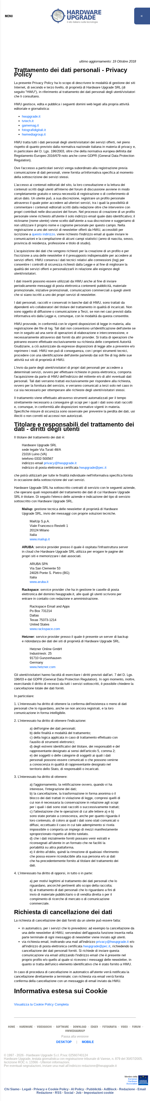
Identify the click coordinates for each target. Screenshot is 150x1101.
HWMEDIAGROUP (75, 1031)
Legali (26, 1089)
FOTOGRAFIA (109, 1027)
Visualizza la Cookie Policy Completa (41, 1004)
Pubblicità (94, 1089)
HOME (11, 1027)
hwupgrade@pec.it (92, 467)
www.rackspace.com (45, 629)
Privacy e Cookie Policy (51, 1089)
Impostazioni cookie (99, 1092)
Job (78, 1092)
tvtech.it (28, 121)
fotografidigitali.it (34, 130)
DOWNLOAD (79, 1027)
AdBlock (110, 1089)
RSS (58, 1092)
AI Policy (77, 1089)
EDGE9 (94, 1027)
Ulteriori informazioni (54, 1062)
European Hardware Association (131, 1081)
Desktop (64, 1042)
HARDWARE (26, 1027)
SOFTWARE (62, 1027)
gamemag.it (30, 125)
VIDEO (124, 1027)
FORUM (136, 1027)
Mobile (88, 1042)
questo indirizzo (43, 234)
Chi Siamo (12, 1089)
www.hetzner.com (42, 667)
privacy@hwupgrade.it (60, 463)
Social (68, 1092)
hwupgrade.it (31, 116)
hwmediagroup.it (34, 134)
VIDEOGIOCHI (44, 1027)
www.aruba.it (39, 582)
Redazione (127, 1089)
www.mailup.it (40, 539)
